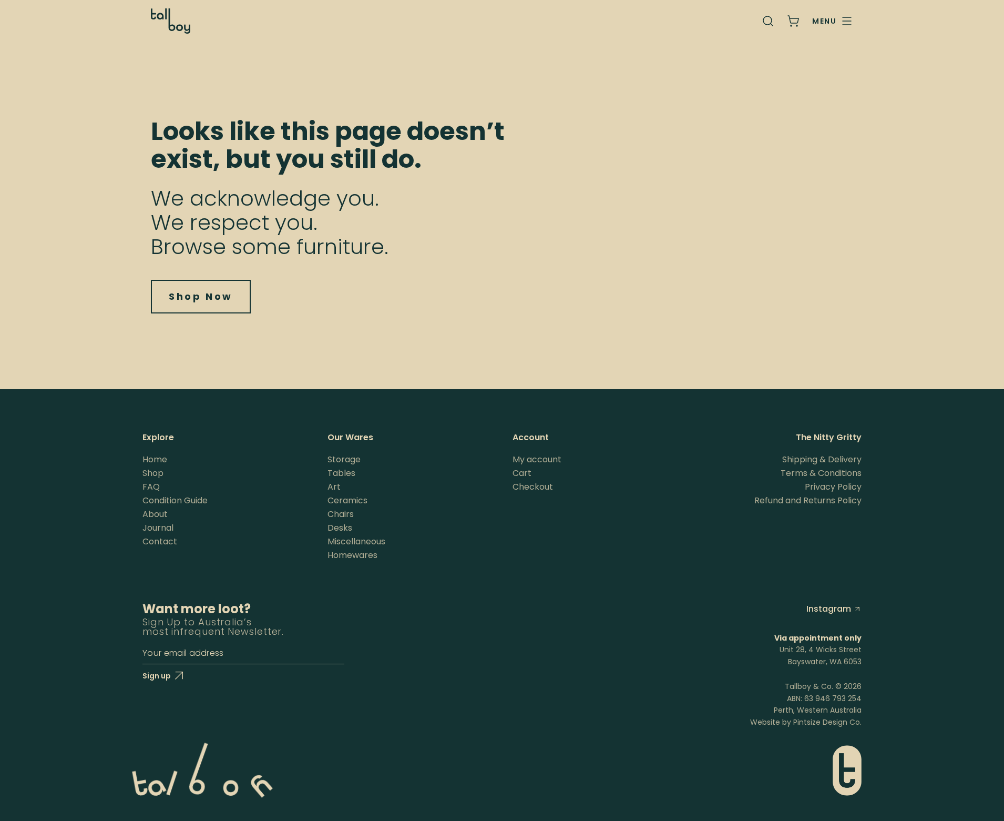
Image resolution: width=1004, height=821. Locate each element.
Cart (522, 473)
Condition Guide (175, 500)
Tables (341, 473)
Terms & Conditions (821, 473)
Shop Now (201, 296)
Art (334, 487)
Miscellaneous (356, 541)
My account (537, 459)
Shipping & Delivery (822, 459)
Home (154, 459)
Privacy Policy (833, 487)
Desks (339, 528)
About (155, 514)
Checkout (533, 487)
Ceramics (347, 500)
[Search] (768, 21)
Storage (344, 459)
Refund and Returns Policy (808, 500)
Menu (824, 21)
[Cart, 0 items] (793, 21)
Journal (157, 528)
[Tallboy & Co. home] (170, 21)
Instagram (828, 609)
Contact (159, 541)
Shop (152, 473)
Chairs (340, 514)
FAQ (151, 487)
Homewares (352, 555)
